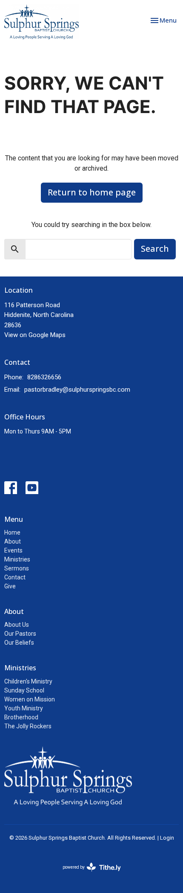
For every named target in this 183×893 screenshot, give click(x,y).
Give (10, 586)
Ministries (17, 559)
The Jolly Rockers (27, 726)
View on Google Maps (35, 335)
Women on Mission (29, 699)
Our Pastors (20, 633)
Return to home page (92, 192)
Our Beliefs (19, 642)
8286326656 (44, 377)
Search (155, 248)
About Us (16, 624)
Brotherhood (21, 717)
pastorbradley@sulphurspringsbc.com (77, 389)
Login (167, 838)
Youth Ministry (23, 708)
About (12, 541)
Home (12, 532)
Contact (15, 577)
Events (13, 550)
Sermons (16, 568)
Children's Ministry (28, 681)
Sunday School (24, 690)
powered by (87, 874)
